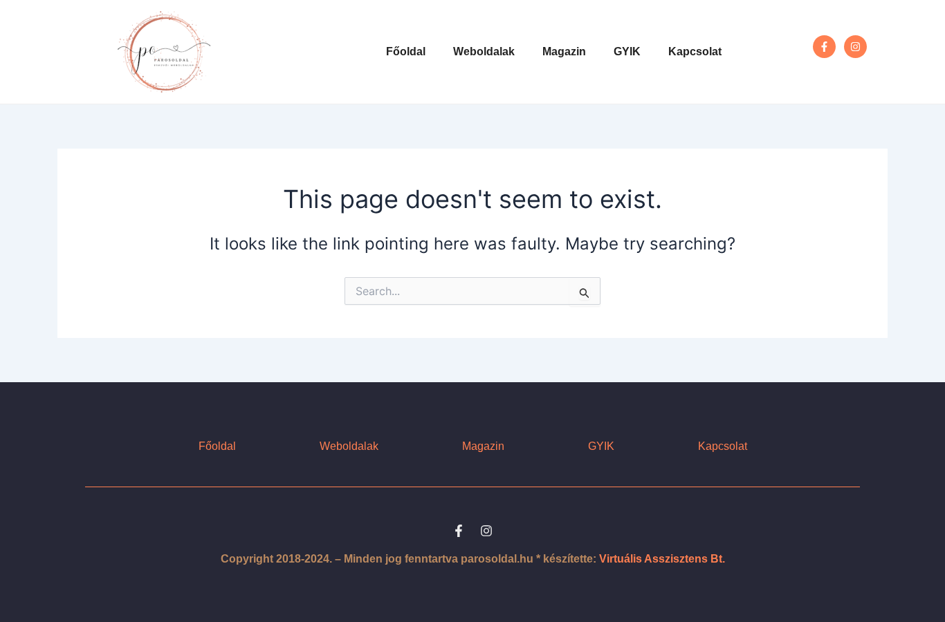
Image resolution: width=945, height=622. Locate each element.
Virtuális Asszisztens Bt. (662, 559)
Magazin (564, 51)
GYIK (627, 51)
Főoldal (405, 51)
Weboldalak (484, 51)
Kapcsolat (695, 51)
